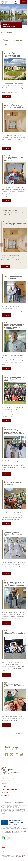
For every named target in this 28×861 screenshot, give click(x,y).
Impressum (5, 792)
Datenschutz (5, 795)
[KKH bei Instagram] (11, 755)
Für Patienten (6, 781)
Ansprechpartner (7, 778)
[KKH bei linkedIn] (17, 755)
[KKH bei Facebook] (6, 755)
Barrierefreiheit (7, 798)
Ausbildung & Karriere (9, 789)
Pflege (3, 786)
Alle (5, 44)
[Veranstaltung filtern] (12, 40)
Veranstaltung (18, 40)
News (6, 40)
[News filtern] (3, 40)
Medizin (4, 783)
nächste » (21, 733)
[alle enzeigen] (3, 45)
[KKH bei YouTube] (22, 755)
